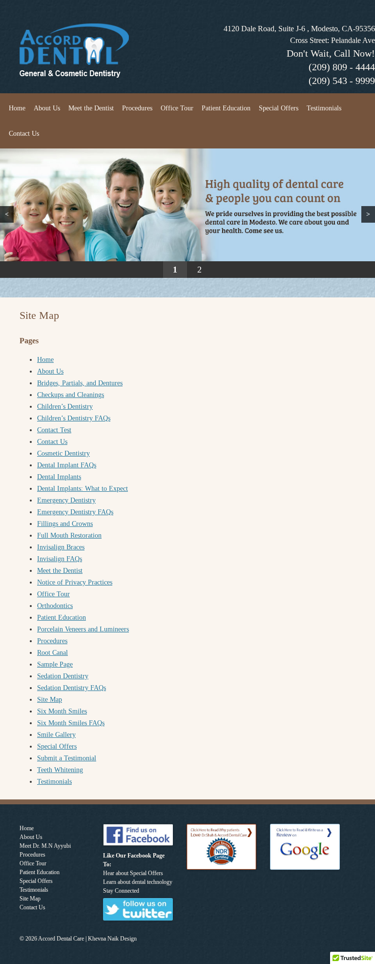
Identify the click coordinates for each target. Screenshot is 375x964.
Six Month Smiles (62, 711)
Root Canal (52, 652)
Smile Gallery (56, 734)
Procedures (137, 108)
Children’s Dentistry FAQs (73, 418)
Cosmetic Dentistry (63, 453)
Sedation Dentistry (62, 676)
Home (17, 108)
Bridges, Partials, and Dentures (80, 383)
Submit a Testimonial (66, 758)
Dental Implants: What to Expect (82, 488)
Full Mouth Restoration (69, 535)
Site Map (49, 699)
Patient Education (226, 108)
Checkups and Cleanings (70, 394)
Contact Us (24, 133)
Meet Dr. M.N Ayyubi (45, 845)
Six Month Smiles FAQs (70, 723)
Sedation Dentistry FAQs (71, 688)
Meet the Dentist (91, 108)
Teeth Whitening (60, 770)
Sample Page (55, 664)
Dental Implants (59, 477)
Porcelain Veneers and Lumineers (83, 629)
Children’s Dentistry (65, 406)
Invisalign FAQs (59, 559)
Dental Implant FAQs (66, 465)
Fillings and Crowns (65, 523)
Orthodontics (55, 605)
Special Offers (278, 108)
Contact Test (54, 430)
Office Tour (177, 108)
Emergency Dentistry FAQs (75, 512)
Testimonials (324, 108)
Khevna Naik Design (112, 938)
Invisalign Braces (60, 547)
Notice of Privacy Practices (74, 582)
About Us (47, 108)
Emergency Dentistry (66, 500)
